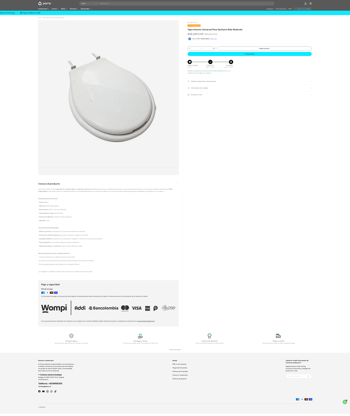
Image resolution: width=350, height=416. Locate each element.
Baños (63, 9)
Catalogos (270, 9)
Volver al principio (175, 349)
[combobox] (176, 3)
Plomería (73, 9)
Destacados (85, 9)
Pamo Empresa (281, 9)
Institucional (42, 9)
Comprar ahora (249, 54)
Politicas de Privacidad (180, 371)
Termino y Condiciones (180, 375)
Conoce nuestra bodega (51, 374)
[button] (311, 3)
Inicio (39, 17)
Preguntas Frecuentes (179, 368)
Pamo (43, 407)
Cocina (54, 9)
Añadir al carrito (264, 48)
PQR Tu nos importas (179, 364)
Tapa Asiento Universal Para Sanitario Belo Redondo (54, 17)
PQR (289, 9)
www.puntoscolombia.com (146, 321)
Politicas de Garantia (179, 379)
